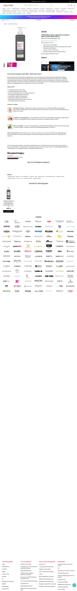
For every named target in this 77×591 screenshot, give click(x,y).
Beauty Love (18, 176)
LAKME (3, 571)
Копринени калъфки (63, 582)
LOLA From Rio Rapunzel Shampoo (29, 581)
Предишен (2, 43)
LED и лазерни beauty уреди (46, 571)
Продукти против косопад (46, 581)
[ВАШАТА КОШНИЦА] (74, 5)
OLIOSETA (4, 569)
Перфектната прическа (64, 584)
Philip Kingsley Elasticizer (26, 586)
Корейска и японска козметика (47, 586)
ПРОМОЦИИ (73, 20)
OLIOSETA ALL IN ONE (26, 564)
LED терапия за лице (63, 573)
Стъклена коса (62, 579)
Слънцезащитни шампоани (46, 566)
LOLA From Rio (5, 574)
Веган (36, 176)
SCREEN (4, 584)
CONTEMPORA (5, 566)
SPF (58, 568)
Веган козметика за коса (50, 176)
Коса (21, 178)
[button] (4, 9)
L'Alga (3, 564)
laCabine (4, 576)
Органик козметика (63, 587)
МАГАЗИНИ (39, 20)
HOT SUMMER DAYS (25, 176)
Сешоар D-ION (24, 583)
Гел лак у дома (61, 589)
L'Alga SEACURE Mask (26, 570)
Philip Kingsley (5, 586)
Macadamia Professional (8, 581)
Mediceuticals (5, 588)
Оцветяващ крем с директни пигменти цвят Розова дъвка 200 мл (8, 203)
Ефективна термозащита (46, 579)
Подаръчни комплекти (45, 569)
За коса (18, 178)
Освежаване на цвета (27, 178)
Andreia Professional (11, 176)
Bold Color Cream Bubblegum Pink (8, 206)
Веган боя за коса (41, 176)
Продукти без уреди (37, 178)
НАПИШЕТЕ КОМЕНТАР (12, 158)
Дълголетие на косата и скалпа (66, 570)
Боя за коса (32, 176)
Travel (40, 574)
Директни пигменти (60, 176)
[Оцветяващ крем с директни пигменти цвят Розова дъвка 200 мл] (8, 193)
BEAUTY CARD (5, 20)
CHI (3, 579)
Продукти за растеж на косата (47, 584)
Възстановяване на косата (46, 576)
